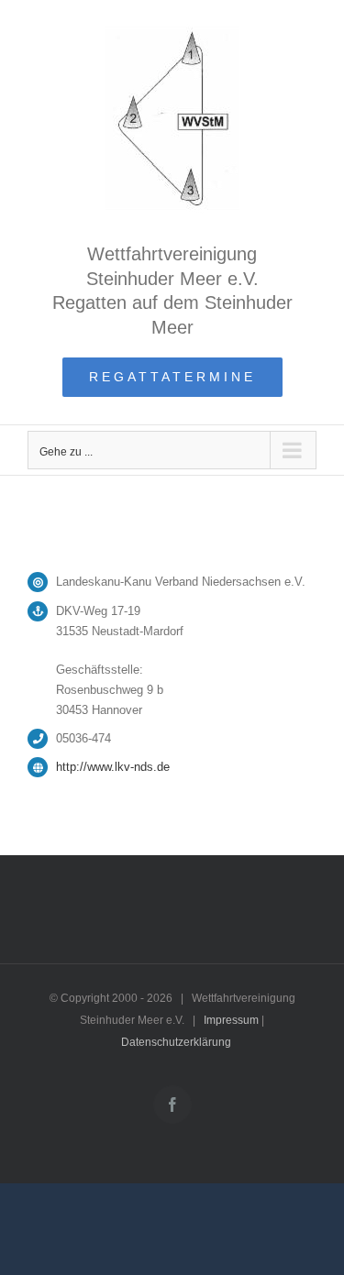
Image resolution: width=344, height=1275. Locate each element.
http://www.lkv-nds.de (113, 767)
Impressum (231, 1020)
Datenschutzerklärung (176, 1042)
